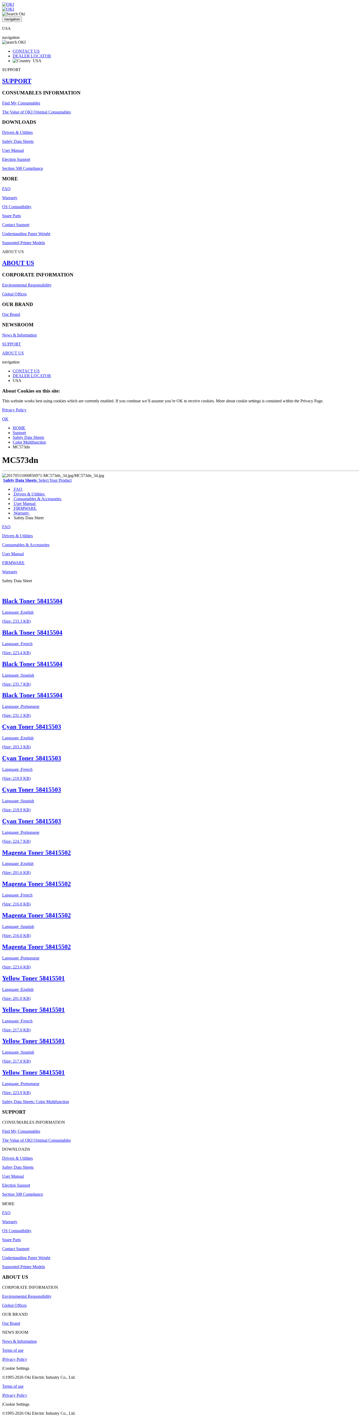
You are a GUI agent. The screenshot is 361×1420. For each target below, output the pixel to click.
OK (5, 419)
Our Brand (11, 314)
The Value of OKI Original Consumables (36, 112)
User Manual (13, 150)
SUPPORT (16, 81)
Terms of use (13, 1350)
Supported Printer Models (23, 242)
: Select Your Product (37, 480)
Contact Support (15, 224)
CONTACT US (26, 51)
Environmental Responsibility (27, 285)
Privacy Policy (14, 410)
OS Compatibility (16, 206)
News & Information (19, 335)
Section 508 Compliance (22, 168)
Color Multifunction (29, 442)
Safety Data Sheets (18, 141)
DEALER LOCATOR (32, 56)
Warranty (9, 197)
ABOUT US (18, 263)
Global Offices (14, 294)
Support (19, 432)
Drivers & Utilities (17, 132)
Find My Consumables (21, 103)
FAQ (6, 188)
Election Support (16, 159)
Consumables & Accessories (37, 499)
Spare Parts (11, 215)
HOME (19, 428)
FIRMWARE (25, 508)
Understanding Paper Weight (26, 233)
